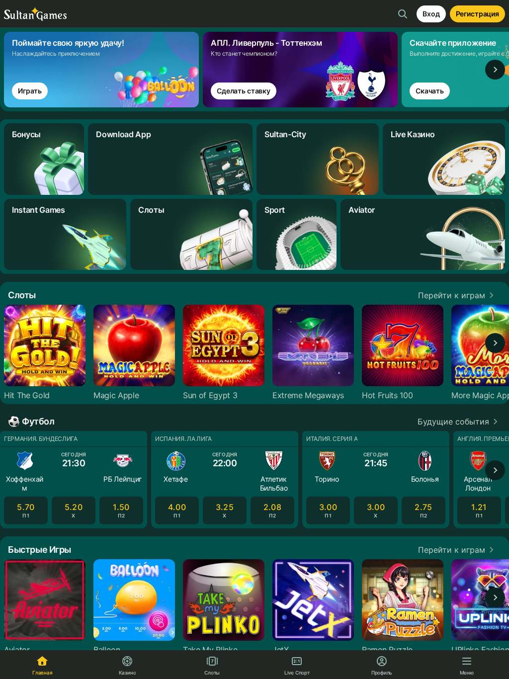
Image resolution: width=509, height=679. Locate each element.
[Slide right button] (495, 70)
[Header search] (403, 14)
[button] (457, 295)
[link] (103, 69)
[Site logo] (35, 14)
